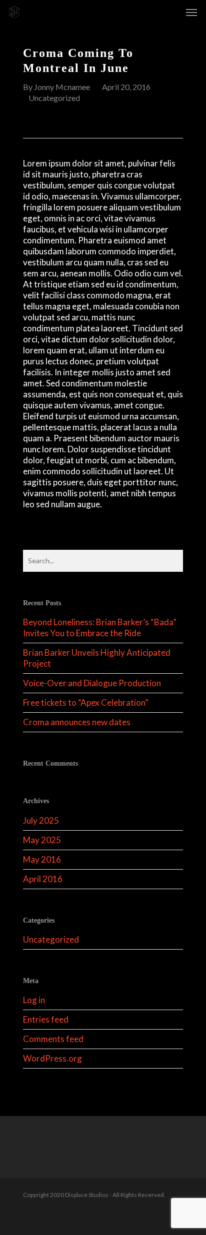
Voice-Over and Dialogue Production (92, 683)
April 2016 (42, 879)
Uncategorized (54, 97)
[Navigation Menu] (191, 12)
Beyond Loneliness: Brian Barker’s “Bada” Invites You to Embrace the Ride (99, 627)
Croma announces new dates (76, 722)
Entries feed (45, 1019)
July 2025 (41, 820)
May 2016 (42, 859)
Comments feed (53, 1039)
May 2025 (42, 840)
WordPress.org (52, 1058)
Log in (34, 1000)
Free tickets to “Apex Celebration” (85, 702)
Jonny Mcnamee (62, 86)
